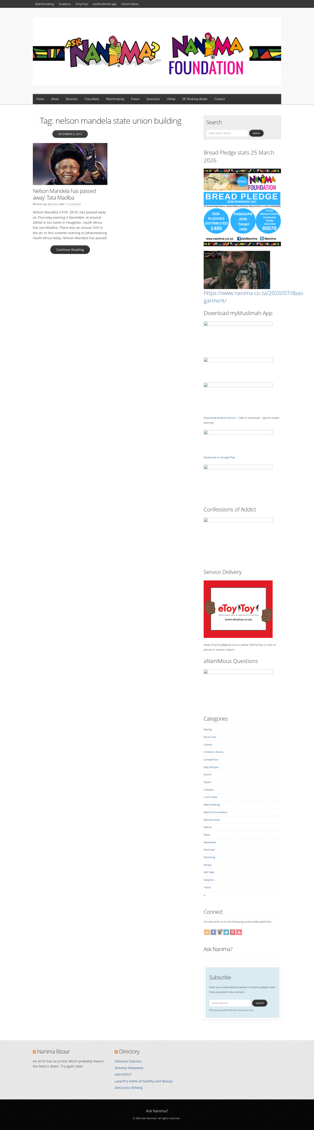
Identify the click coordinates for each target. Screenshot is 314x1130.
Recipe (207, 864)
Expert (207, 782)
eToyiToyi (81, 4)
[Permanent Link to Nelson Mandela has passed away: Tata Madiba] (70, 164)
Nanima (53, 204)
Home (40, 99)
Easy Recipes (211, 767)
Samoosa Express (128, 1061)
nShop (171, 99)
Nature (208, 827)
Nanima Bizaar (53, 1051)
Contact (219, 99)
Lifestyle (209, 789)
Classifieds (92, 99)
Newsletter (210, 842)
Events (207, 774)
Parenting (209, 857)
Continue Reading (70, 249)
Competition (211, 759)
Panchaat (209, 849)
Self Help (209, 872)
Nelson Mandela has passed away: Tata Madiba (64, 194)
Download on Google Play (219, 457)
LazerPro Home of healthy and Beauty (144, 1081)
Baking (208, 729)
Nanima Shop (212, 819)
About (55, 99)
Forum (135, 99)
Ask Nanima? (218, 949)
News (207, 834)
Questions (153, 99)
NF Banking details (195, 99)
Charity (208, 744)
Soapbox (65, 4)
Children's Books (213, 752)
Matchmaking (44, 4)
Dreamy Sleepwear (129, 1068)
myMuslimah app (105, 4)
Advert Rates (130, 4)
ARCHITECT (123, 1074)
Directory (72, 99)
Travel (207, 887)
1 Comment (73, 204)
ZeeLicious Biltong (129, 1087)
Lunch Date (210, 797)
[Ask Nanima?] (157, 83)
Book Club (210, 737)
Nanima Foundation (216, 812)
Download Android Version (220, 417)
